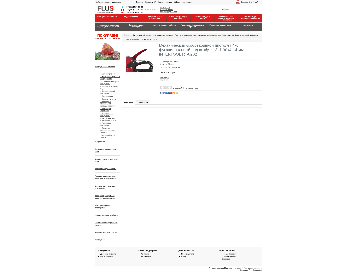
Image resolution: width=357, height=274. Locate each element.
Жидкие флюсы (131, 16)
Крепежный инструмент (163, 35)
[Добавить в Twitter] (167, 93)
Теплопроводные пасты (202, 17)
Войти (98, 2)
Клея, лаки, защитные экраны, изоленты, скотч (108, 26)
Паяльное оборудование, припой (192, 26)
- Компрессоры (106, 96)
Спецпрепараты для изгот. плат (178, 17)
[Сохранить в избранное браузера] (177, 93)
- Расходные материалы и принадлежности (107, 104)
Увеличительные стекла (220, 25)
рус (155, 9)
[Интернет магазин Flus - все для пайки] (121, 13)
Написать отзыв (191, 88)
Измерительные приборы (164, 25)
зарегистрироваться (113, 2)
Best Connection (255, 270)
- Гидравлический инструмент (107, 92)
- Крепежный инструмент (105, 124)
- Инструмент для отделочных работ (108, 119)
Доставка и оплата (108, 254)
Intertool (177, 61)
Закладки (226, 259)
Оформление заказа (182, 2)
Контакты (145, 254)
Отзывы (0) (143, 102)
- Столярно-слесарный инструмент (109, 82)
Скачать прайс (166, 10)
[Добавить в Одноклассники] (174, 93)
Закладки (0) (150, 2)
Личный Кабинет (229, 254)
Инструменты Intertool (107, 16)
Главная (139, 2)
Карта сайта (146, 256)
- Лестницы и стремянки (105, 110)
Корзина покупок (165, 2)
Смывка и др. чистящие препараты (250, 17)
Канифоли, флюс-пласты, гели (155, 17)
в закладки (164, 78)
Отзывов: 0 (177, 88)
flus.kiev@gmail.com (168, 12)
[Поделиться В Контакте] (164, 93)
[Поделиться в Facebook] (161, 93)
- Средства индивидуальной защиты (107, 130)
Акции (183, 256)
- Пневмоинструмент (109, 99)
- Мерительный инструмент (106, 114)
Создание (244, 270)
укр (151, 9)
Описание (128, 102)
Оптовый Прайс (107, 256)
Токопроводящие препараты (136, 26)
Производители (187, 254)
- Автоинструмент (107, 74)
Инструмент (248, 25)
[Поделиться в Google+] (170, 93)
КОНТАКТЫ (165, 8)
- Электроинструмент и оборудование (110, 78)
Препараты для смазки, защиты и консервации (226, 18)
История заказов (229, 256)
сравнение (164, 80)
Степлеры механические (185, 35)
